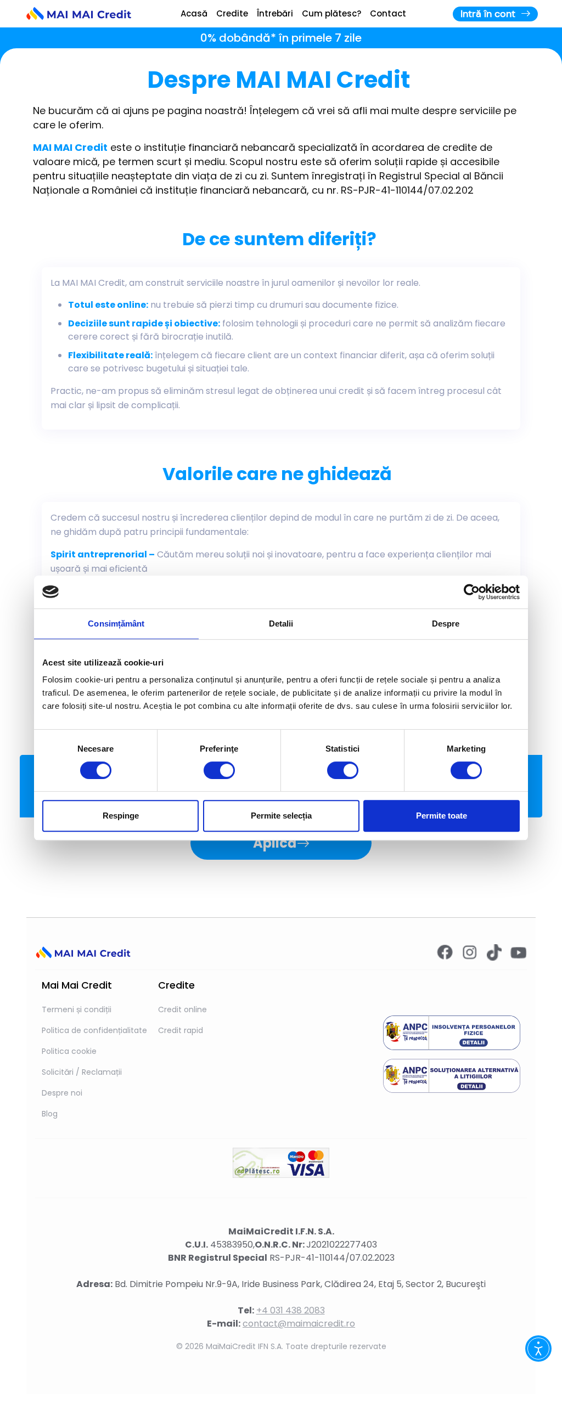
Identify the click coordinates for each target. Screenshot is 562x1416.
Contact (388, 13)
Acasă (194, 13)
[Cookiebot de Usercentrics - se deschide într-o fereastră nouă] (472, 592)
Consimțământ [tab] (116, 623)
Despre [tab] (446, 623)
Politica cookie (69, 1051)
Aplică (274, 843)
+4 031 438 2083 (290, 1310)
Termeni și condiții (76, 1009)
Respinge (121, 815)
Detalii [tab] (281, 623)
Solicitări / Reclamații (82, 1072)
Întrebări (275, 13)
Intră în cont (490, 13)
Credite (232, 13)
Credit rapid (180, 1030)
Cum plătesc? (331, 13)
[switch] (219, 770)
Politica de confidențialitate (94, 1030)
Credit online (182, 1009)
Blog (50, 1114)
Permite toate (441, 815)
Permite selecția (281, 815)
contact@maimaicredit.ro (299, 1323)
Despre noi (62, 1093)
